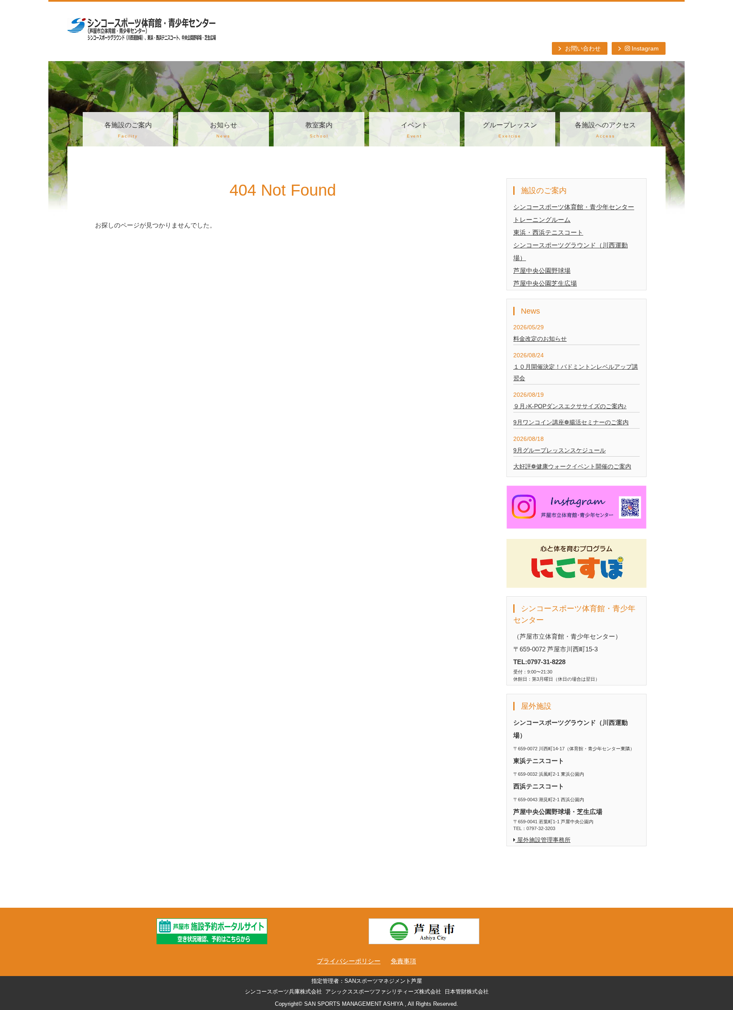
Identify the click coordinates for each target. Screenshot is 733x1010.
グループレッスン (510, 129)
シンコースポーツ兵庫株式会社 (283, 992)
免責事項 (403, 961)
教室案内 (319, 129)
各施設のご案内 (128, 129)
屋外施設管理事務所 (543, 840)
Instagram (644, 48)
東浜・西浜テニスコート (548, 232)
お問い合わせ (583, 48)
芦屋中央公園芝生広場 (545, 283)
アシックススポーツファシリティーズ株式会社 (383, 992)
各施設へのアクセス (605, 129)
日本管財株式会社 (467, 992)
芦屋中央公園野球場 (542, 270)
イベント (414, 129)
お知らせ (223, 129)
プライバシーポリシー (348, 961)
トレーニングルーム (542, 219)
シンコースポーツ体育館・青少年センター (573, 206)
